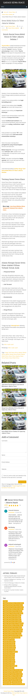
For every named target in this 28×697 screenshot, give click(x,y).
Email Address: (6, 462)
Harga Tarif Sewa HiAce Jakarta (13, 352)
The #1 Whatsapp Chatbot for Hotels (14, 583)
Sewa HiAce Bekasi (9, 655)
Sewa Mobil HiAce (14, 358)
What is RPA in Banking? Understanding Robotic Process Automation (13, 586)
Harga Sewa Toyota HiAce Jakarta (13, 613)
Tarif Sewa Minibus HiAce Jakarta (13, 676)
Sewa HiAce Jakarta (14, 356)
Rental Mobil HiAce (9, 653)
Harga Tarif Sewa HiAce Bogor (12, 617)
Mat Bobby (11, 527)
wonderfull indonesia (18, 684)
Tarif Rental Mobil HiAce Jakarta (12, 672)
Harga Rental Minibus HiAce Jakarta (13, 603)
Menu (2, 6)
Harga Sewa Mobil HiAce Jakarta (13, 611)
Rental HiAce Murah (15, 354)
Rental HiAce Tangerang (10, 651)
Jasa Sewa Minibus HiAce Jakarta (13, 631)
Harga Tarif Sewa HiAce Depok (12, 619)
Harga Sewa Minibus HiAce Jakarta (13, 609)
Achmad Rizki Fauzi (17, 693)
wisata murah (7, 684)
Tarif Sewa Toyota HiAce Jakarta (12, 680)
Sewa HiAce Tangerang (10, 666)
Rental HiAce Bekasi (9, 641)
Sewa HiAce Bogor (9, 658)
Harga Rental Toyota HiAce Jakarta (13, 607)
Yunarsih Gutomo (13, 510)
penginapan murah (9, 639)
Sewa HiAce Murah (9, 664)
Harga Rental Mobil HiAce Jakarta (13, 605)
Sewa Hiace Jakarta (13, 28)
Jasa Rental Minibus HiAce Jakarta (13, 625)
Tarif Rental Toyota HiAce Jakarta (13, 674)
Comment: (4, 440)
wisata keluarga (17, 682)
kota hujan (6, 637)
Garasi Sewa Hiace (14, 3)
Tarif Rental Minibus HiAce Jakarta (13, 670)
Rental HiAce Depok (9, 645)
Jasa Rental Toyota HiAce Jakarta (13, 629)
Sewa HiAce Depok (9, 660)
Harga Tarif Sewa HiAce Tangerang (13, 623)
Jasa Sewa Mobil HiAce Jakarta (12, 633)
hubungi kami (15, 325)
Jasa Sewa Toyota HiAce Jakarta (13, 635)
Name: (3, 455)
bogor (5, 601)
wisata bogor (7, 682)
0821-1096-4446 (9, 344)
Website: (4, 469)
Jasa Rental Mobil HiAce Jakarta (12, 627)
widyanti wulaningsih (14, 544)
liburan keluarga (15, 637)
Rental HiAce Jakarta (9, 647)
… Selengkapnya (16, 523)
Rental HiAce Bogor (9, 643)
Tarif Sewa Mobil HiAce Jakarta (12, 678)
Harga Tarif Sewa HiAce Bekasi (12, 615)
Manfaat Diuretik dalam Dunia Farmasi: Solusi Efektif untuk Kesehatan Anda (14, 576)
